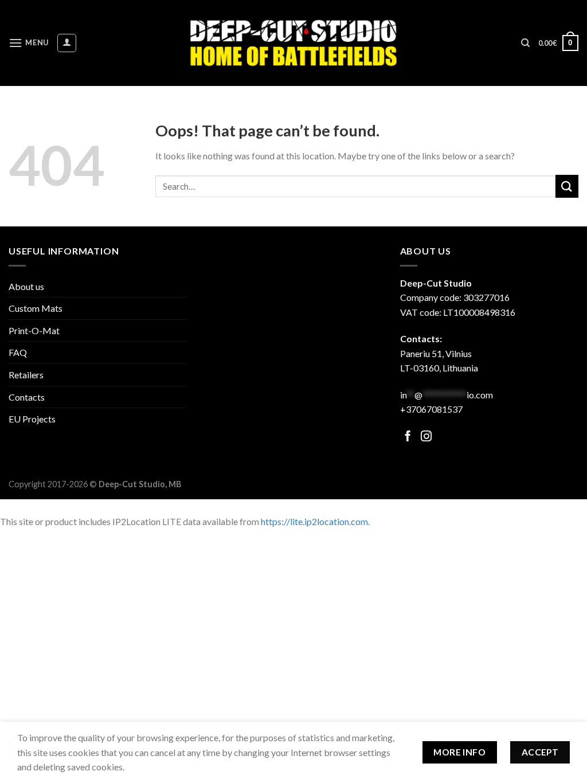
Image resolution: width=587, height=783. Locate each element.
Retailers (26, 374)
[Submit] (566, 186)
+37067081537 (431, 409)
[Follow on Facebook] (407, 437)
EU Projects (32, 418)
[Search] (525, 43)
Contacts (27, 396)
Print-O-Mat (34, 330)
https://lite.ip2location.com (314, 521)
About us (26, 286)
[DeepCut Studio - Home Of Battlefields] (293, 42)
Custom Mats (35, 308)
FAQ (18, 352)
